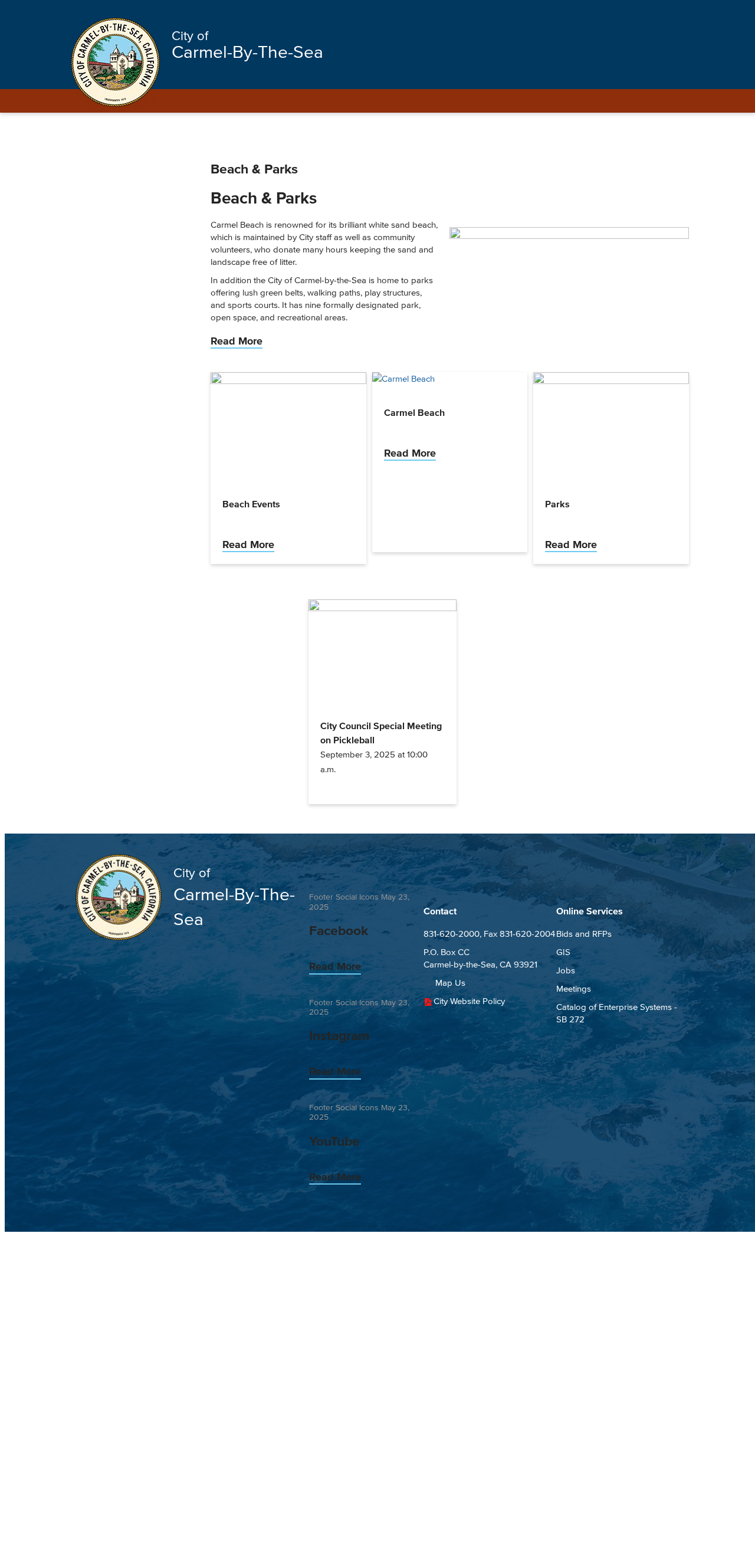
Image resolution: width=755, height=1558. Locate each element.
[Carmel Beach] (403, 378)
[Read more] (569, 236)
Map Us (450, 983)
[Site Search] (669, 13)
